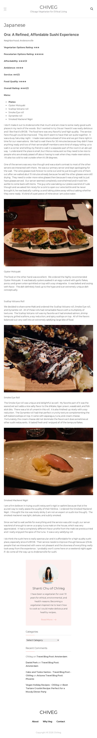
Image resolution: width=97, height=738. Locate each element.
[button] (5, 9)
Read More (47, 619)
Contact (60, 721)
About (35, 721)
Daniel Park (32, 662)
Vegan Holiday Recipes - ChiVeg (42, 685)
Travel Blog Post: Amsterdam (52, 656)
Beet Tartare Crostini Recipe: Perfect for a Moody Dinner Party (47, 688)
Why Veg (47, 721)
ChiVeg (48, 7)
